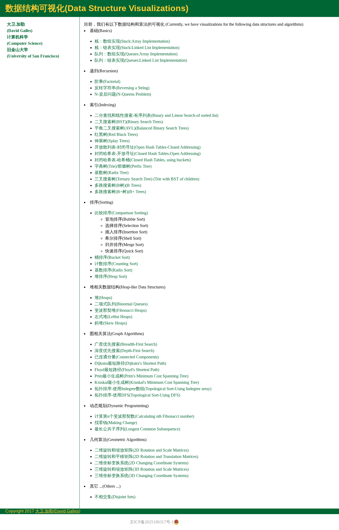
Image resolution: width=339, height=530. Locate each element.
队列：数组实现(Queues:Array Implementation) (136, 54)
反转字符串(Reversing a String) (122, 88)
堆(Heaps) (103, 297)
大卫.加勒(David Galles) (57, 511)
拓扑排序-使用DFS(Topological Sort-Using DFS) (137, 395)
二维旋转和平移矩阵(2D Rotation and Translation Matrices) (146, 456)
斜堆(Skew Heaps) (111, 323)
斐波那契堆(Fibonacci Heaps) (120, 310)
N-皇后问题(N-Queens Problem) (123, 94)
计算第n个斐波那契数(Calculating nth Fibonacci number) (144, 416)
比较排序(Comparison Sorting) (121, 213)
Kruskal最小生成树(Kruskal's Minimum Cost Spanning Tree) (147, 382)
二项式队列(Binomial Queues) (121, 304)
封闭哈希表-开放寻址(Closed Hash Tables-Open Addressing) (147, 153)
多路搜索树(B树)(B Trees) (118, 185)
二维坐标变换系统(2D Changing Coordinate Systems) (141, 463)
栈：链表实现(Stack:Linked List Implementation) (137, 47)
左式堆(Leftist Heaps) (113, 316)
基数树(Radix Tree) (111, 172)
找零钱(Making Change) (116, 422)
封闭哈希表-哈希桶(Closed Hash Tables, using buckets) (143, 160)
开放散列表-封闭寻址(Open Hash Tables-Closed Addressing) (147, 147)
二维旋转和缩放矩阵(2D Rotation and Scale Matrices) (142, 450)
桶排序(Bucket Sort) (112, 257)
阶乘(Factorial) (107, 81)
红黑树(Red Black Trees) (116, 134)
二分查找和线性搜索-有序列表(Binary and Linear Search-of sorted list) (156, 115)
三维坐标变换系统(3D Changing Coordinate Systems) (141, 475)
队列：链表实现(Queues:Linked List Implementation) (141, 60)
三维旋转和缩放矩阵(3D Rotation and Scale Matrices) (142, 469)
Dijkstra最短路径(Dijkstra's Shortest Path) (130, 363)
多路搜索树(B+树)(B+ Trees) (120, 191)
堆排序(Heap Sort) (111, 276)
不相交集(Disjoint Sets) (115, 497)
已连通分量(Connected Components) (127, 357)
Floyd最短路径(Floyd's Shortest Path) (127, 369)
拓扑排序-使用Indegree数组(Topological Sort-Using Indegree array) (153, 388)
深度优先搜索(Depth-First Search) (124, 350)
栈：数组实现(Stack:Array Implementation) (132, 41)
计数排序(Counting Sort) (116, 263)
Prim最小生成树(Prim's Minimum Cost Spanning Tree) (141, 376)
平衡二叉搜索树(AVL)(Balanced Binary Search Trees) (142, 128)
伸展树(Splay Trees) (112, 141)
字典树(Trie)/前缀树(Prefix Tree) (123, 166)
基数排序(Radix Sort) (113, 270)
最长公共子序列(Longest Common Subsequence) (137, 429)
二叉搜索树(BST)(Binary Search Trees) (129, 121)
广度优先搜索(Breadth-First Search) (126, 344)
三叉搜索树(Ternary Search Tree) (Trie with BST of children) (147, 179)
